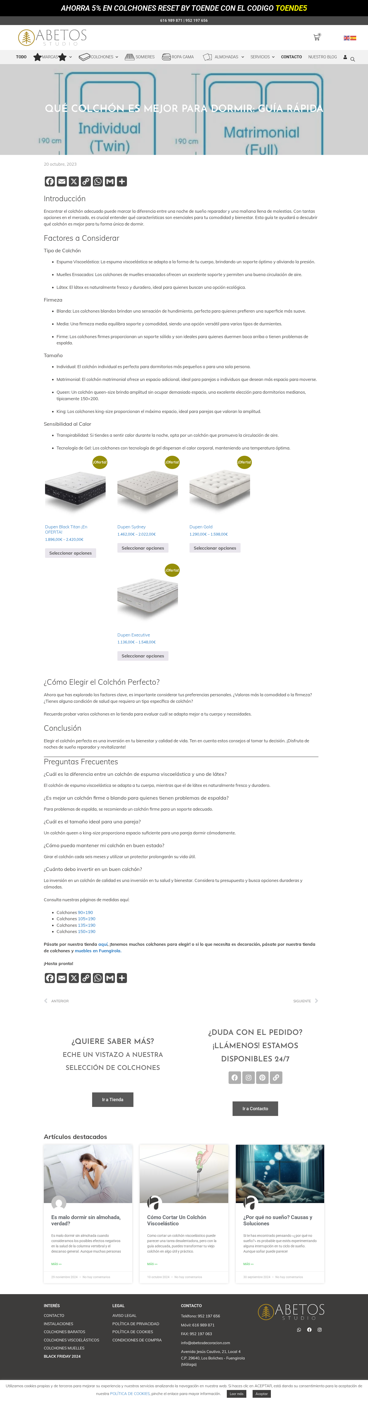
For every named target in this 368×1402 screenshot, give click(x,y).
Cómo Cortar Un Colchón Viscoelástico (176, 1220)
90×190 (85, 912)
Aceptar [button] (262, 1394)
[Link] (276, 1077)
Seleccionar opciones (70, 553)
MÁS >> (56, 1264)
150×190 (86, 931)
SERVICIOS (260, 57)
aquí (102, 944)
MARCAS (50, 57)
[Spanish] (353, 37)
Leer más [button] (236, 1394)
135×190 (86, 925)
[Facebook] (235, 1077)
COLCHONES (102, 57)
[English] (347, 37)
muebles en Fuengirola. (98, 950)
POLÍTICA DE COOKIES (130, 1393)
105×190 (86, 918)
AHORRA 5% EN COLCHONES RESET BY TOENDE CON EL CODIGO (184, 8)
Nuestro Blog (322, 57)
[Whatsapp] (299, 1329)
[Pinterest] (262, 1077)
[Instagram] (248, 1077)
